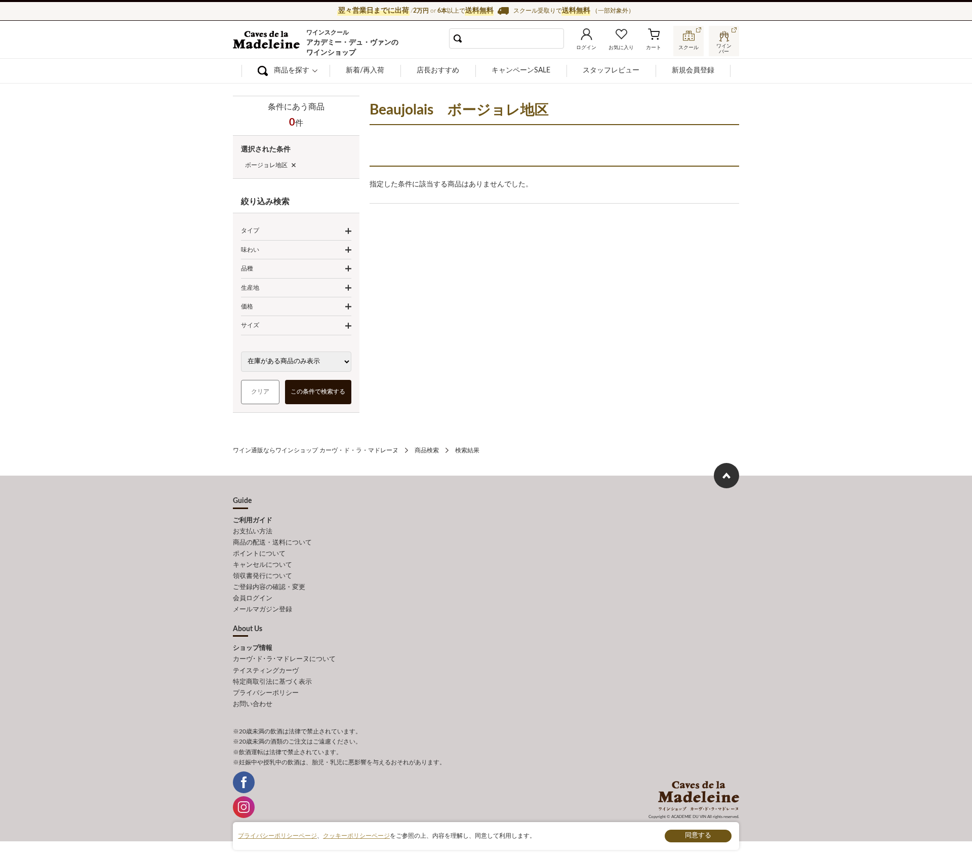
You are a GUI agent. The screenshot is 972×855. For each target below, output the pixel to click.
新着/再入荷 (365, 70)
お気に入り (621, 47)
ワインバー (724, 47)
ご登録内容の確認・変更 (269, 587)
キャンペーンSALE (521, 70)
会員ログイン (252, 598)
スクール (688, 47)
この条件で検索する (318, 391)
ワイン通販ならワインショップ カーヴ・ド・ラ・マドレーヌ (267, 41)
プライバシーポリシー (266, 693)
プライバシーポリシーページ (277, 836)
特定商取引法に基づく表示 (272, 682)
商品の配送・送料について (272, 542)
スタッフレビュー (611, 70)
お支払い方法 (252, 531)
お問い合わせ (252, 704)
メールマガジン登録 (262, 609)
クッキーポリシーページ (356, 836)
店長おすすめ (438, 70)
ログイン (586, 47)
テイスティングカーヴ (266, 671)
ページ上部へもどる (726, 475)
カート (653, 47)
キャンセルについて (262, 565)
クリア (260, 391)
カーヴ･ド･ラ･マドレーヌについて (284, 659)
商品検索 (427, 450)
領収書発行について (262, 576)
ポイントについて (259, 554)
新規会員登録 (693, 70)
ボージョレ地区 (266, 165)
